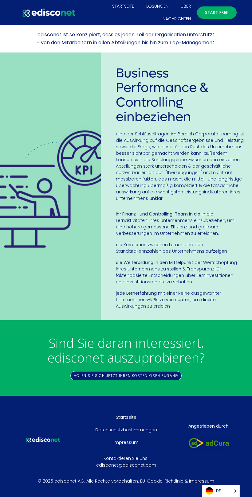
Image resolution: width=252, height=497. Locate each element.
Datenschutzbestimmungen (126, 430)
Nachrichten (177, 19)
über (186, 6)
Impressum (126, 442)
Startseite (123, 6)
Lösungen (157, 6)
